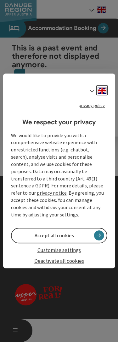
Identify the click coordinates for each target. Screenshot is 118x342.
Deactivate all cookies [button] (59, 260)
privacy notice (52, 193)
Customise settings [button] (59, 250)
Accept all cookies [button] (54, 235)
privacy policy (92, 105)
